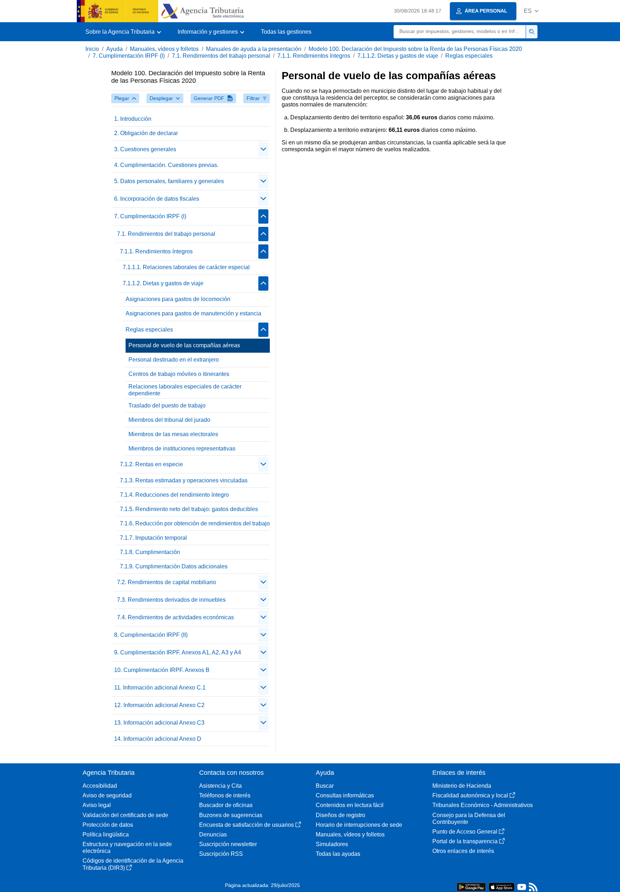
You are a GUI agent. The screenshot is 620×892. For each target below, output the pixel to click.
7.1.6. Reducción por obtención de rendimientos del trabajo (195, 523)
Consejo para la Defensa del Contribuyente (468, 818)
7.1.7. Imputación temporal (153, 538)
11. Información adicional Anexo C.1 (160, 687)
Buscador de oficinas (226, 805)
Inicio (92, 49)
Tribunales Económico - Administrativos (482, 805)
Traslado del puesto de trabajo (167, 405)
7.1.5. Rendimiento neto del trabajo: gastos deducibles (189, 509)
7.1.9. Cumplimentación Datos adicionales (173, 566)
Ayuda (114, 49)
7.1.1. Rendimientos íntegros (313, 56)
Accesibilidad (100, 786)
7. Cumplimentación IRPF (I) (129, 56)
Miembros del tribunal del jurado (169, 420)
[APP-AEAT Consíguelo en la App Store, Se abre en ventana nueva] (502, 886)
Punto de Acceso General (464, 832)
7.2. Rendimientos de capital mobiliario (166, 582)
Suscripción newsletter (228, 844)
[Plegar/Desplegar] (263, 149)
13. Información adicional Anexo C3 (159, 723)
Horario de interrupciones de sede (359, 825)
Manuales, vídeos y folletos (164, 49)
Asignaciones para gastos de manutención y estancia (193, 313)
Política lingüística (106, 834)
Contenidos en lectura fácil (350, 805)
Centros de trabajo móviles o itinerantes (178, 374)
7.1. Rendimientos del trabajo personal (221, 56)
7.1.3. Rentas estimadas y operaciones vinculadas (184, 480)
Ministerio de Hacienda (461, 786)
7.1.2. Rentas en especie (151, 464)
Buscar (325, 786)
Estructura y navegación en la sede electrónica (127, 847)
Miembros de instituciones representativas (181, 448)
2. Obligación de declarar (146, 133)
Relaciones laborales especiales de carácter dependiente (184, 389)
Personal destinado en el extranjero (173, 360)
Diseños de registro (340, 815)
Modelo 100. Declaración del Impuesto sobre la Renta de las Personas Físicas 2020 (415, 49)
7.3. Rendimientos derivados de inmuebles (171, 600)
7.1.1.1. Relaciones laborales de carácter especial (186, 267)
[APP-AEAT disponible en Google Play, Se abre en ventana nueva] (471, 886)
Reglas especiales (469, 56)
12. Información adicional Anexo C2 (159, 705)
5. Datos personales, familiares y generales (169, 181)
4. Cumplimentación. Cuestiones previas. (166, 165)
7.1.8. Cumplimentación (150, 552)
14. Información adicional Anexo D (157, 739)
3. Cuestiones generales (145, 149)
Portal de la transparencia (465, 841)
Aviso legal (97, 805)
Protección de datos (108, 825)
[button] (531, 11)
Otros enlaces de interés (463, 851)
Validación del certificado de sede (125, 815)
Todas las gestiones (286, 32)
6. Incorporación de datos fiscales (156, 199)
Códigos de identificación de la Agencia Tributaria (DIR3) (133, 864)
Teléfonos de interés (224, 795)
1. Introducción (132, 119)
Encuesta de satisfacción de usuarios (246, 825)
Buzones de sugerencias (230, 815)
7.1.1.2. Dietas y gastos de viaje (397, 56)
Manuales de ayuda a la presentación (253, 49)
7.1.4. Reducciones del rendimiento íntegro (174, 495)
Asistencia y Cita (220, 786)
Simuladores (332, 844)
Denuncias (213, 834)
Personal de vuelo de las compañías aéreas (184, 345)
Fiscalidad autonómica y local (470, 795)
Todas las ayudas (338, 854)
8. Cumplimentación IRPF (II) (151, 635)
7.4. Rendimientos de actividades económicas (175, 617)
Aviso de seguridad (107, 795)
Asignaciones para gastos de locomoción (178, 299)
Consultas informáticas (345, 795)
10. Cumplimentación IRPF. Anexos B (162, 670)
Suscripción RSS (221, 854)
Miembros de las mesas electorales (173, 434)
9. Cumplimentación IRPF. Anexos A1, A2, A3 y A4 (177, 652)
